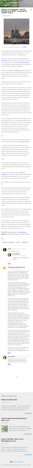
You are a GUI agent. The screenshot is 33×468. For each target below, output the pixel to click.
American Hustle (23, 62)
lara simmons (11, 3)
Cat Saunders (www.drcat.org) (16, 267)
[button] (31, 10)
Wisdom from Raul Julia (9, 400)
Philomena (4, 60)
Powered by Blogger (17, 462)
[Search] (31, 3)
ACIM (24, 47)
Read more (28, 413)
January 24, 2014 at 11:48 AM (18, 248)
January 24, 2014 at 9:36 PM (14, 268)
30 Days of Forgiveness (8, 242)
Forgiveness (24, 242)
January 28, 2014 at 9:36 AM (19, 255)
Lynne (9, 248)
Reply (9, 263)
